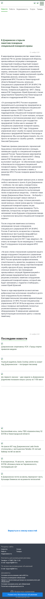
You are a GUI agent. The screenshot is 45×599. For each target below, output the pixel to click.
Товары (40, 9)
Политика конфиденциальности (12, 586)
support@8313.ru (11, 562)
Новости (4, 9)
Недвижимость (22, 9)
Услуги (32, 9)
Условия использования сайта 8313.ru (14, 575)
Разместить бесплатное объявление (22, 595)
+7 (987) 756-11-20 (14, 560)
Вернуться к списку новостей (22, 530)
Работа (12, 9)
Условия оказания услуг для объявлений (15, 584)
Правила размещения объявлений (13, 578)
